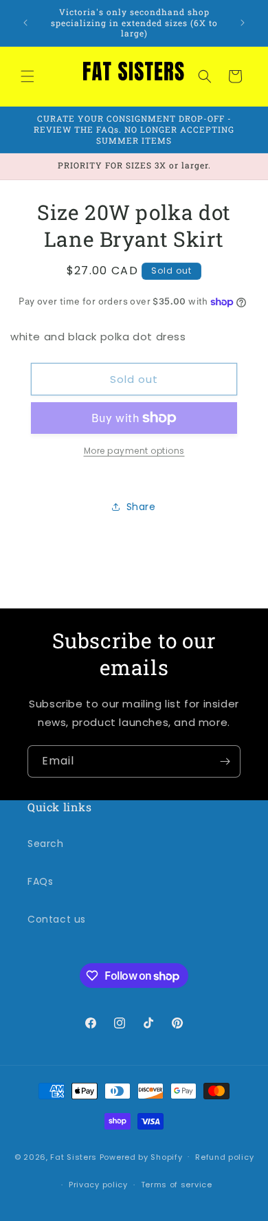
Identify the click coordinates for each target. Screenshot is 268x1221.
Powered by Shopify (141, 1156)
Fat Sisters (73, 1156)
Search (45, 843)
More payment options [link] (134, 450)
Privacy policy (98, 1184)
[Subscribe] (225, 761)
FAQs (40, 881)
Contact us (56, 919)
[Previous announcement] (25, 23)
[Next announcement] (242, 23)
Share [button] (141, 507)
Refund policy (224, 1157)
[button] (27, 76)
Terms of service (176, 1184)
